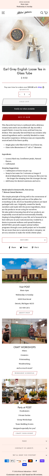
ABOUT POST (24, 313)
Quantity (24, 89)
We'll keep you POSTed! (24, 455)
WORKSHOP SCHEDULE (24, 373)
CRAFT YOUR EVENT (24, 433)
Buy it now (24, 117)
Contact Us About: (24, 448)
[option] (24, 4)
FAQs (24, 441)
